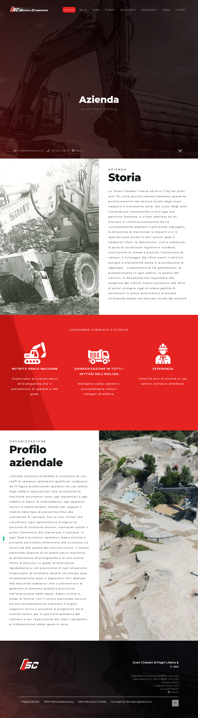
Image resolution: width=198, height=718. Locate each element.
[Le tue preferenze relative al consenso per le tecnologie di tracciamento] (3, 538)
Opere (96, 9)
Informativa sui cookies (92, 701)
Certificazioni (128, 9)
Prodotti (110, 9)
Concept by (131, 701)
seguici (175, 692)
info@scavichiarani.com (166, 685)
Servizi (83, 9)
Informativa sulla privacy (59, 701)
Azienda (70, 9)
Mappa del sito (30, 701)
